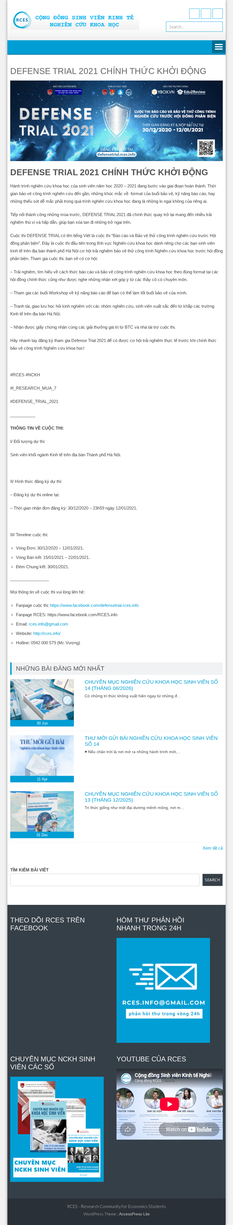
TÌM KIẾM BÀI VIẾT (29, 869)
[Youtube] (206, 14)
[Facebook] (194, 14)
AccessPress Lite (134, 1214)
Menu (219, 47)
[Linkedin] (218, 14)
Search (212, 879)
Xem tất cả (213, 848)
